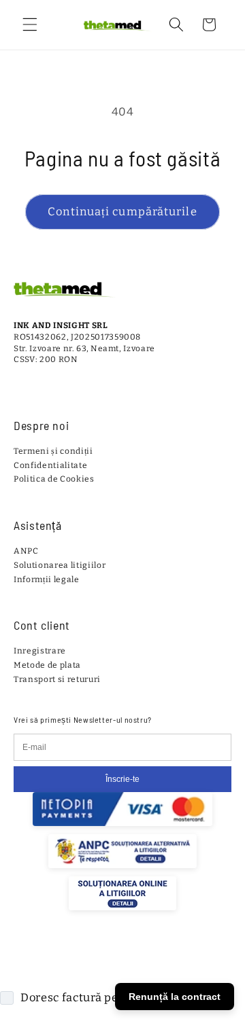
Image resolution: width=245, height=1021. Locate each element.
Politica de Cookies (54, 479)
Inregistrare (40, 651)
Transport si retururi (57, 679)
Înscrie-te (122, 779)
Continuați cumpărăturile (122, 211)
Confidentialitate (50, 465)
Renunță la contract (174, 996)
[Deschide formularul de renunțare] (226, 934)
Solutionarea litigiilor (59, 565)
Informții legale (47, 579)
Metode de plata (47, 665)
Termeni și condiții (53, 451)
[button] (30, 24)
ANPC (26, 551)
